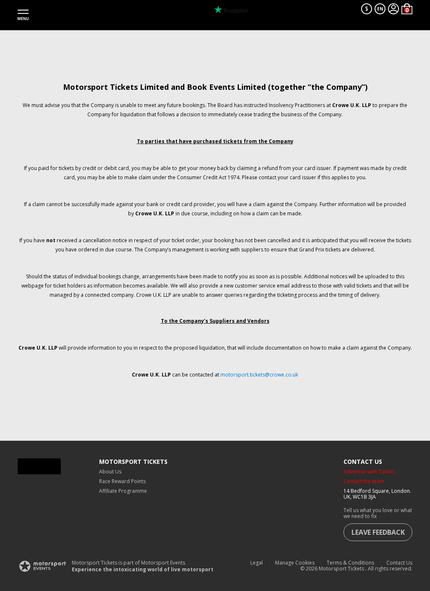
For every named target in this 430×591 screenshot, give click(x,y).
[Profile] (393, 8)
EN (380, 9)
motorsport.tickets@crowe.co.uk (259, 374)
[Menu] (23, 15)
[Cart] (406, 8)
